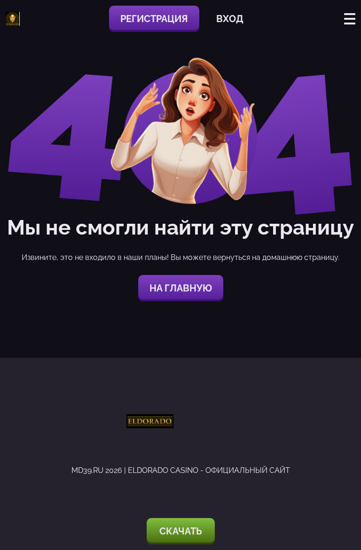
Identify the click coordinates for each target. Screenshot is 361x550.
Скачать (180, 531)
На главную (180, 288)
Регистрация (154, 18)
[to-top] (343, 492)
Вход (229, 18)
